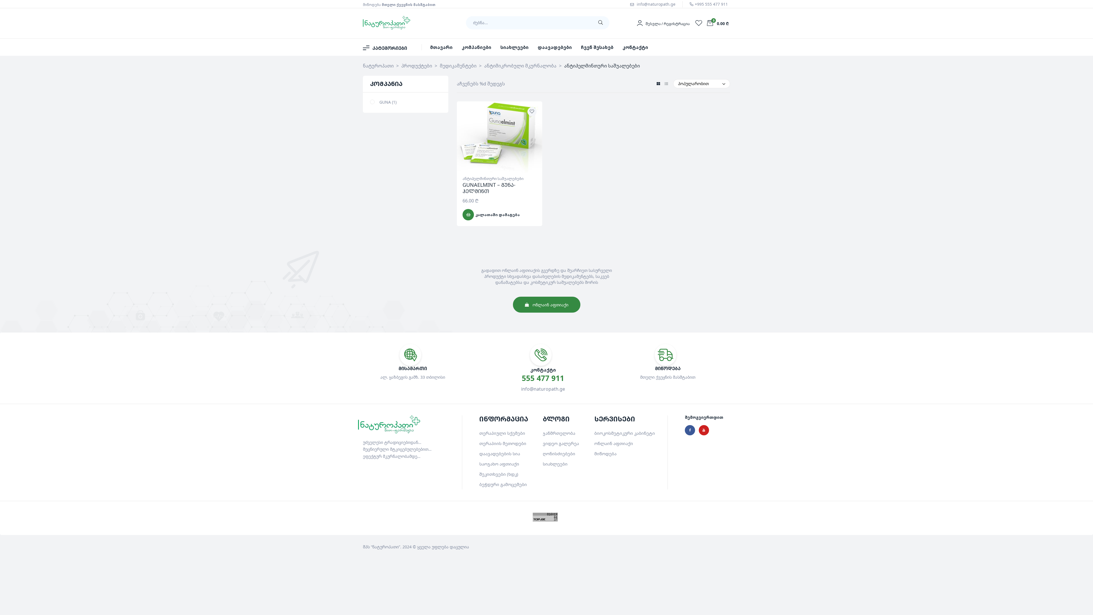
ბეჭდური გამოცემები (503, 484)
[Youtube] (704, 430)
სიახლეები (555, 464)
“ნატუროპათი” (385, 547)
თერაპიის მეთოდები (502, 443)
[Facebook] (690, 430)
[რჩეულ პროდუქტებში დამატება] (532, 111)
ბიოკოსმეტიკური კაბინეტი (624, 433)
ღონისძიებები (559, 453)
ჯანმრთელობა (559, 433)
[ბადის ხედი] (658, 84)
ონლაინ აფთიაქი (613, 443)
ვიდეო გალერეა (561, 443)
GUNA (385, 102)
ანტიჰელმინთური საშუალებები (493, 178)
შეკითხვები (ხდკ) (498, 474)
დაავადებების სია (499, 453)
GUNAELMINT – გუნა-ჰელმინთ (489, 187)
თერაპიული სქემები (502, 433)
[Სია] (666, 84)
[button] (546, 305)
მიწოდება (605, 453)
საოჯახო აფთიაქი (499, 464)
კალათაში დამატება (497, 214)
